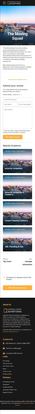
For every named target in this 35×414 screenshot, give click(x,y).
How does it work (8, 366)
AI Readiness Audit (8, 381)
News (4, 369)
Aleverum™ (6, 384)
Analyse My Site (8, 387)
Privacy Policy (7, 374)
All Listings (6, 361)
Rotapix (9, 403)
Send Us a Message (13, 348)
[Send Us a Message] (4, 348)
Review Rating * (8, 94)
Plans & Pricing (7, 363)
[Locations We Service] (4, 353)
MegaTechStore (8, 392)
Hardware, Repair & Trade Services (17, 27)
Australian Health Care (10, 389)
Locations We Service (14, 353)
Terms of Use (7, 371)
